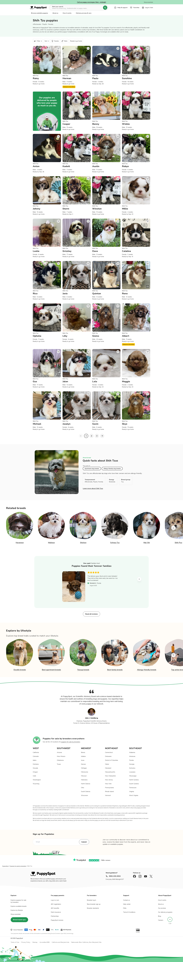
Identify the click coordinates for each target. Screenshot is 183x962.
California (36, 752)
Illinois (83, 752)
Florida (131, 760)
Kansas (83, 764)
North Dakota (85, 784)
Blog (159, 916)
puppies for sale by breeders (70, 742)
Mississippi (132, 776)
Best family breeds (115, 670)
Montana (36, 764)
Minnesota (84, 772)
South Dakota (85, 791)
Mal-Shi (147, 542)
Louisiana (132, 772)
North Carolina (134, 780)
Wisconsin (84, 795)
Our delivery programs (165, 912)
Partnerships (55, 916)
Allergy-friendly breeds (146, 670)
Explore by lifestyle (17, 910)
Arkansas (132, 756)
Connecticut (109, 752)
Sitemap (34, 942)
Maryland (108, 768)
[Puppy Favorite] (58, 48)
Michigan (84, 768)
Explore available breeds (18, 906)
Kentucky (132, 768)
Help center (127, 904)
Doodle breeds (20, 670)
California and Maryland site (60, 942)
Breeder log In (91, 900)
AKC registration (56, 904)
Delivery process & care (83, 13)
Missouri (84, 776)
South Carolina (134, 784)
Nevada (35, 768)
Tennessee (132, 788)
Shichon (83, 542)
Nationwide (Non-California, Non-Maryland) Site (86, 942)
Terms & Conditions (129, 912)
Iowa (82, 760)
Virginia (131, 791)
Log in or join (55, 900)
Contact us (126, 900)
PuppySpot (5, 866)
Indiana (83, 756)
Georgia (131, 764)
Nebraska (84, 780)
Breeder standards (93, 908)
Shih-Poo (178, 542)
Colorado (36, 756)
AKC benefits (55, 908)
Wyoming (36, 784)
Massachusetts (110, 772)
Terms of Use (15, 942)
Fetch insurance (56, 912)
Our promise (162, 908)
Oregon (35, 772)
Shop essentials (16, 914)
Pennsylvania (109, 788)
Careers (160, 920)
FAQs (124, 908)
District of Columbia (111, 760)
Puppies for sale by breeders (18, 866)
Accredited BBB (45, 942)
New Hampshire (110, 776)
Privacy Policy (25, 942)
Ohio (82, 788)
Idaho (34, 760)
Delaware (108, 756)
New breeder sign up (93, 904)
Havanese (20, 542)
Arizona (59, 752)
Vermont (108, 795)
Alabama (132, 752)
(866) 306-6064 (115, 876)
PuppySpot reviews (57, 920)
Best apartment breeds (51, 670)
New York (108, 784)
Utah (34, 776)
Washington (37, 780)
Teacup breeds (83, 670)
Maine (107, 764)
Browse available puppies (39, 13)
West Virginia (133, 795)
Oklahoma (60, 760)
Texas (59, 764)
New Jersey (109, 780)
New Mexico (61, 756)
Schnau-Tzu (115, 542)
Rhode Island (109, 791)
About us (55, 13)
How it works (67, 13)
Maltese (51, 542)
